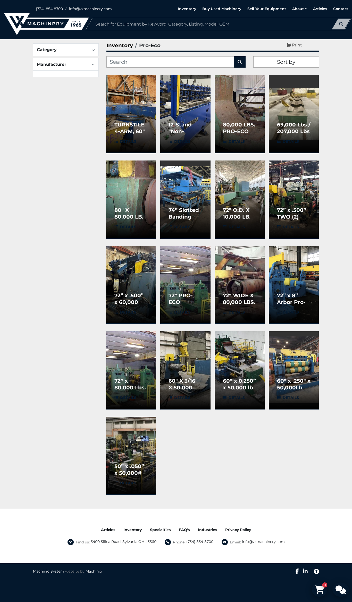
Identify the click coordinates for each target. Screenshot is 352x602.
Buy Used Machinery (221, 8)
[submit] (341, 24)
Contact (340, 8)
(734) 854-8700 (49, 8)
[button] (299, 9)
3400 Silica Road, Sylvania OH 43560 (123, 541)
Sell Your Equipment (266, 8)
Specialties (160, 529)
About (298, 8)
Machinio (94, 571)
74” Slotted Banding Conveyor (184, 217)
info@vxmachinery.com (90, 8)
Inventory (187, 8)
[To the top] (316, 571)
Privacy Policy (238, 529)
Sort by (286, 62)
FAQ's (184, 529)
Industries (207, 529)
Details (128, 141)
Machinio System (48, 571)
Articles (320, 8)
